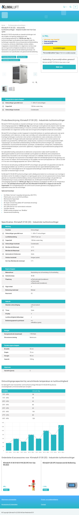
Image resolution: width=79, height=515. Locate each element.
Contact (43, 504)
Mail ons (59, 67)
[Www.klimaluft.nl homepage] (12, 6)
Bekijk (6, 490)
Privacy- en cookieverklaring (49, 499)
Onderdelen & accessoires (10, 60)
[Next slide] (35, 74)
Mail (57, 53)
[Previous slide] (4, 74)
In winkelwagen (59, 48)
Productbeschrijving (8, 57)
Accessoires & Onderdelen (10, 504)
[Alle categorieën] (75, 7)
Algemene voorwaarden (9, 499)
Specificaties (22, 57)
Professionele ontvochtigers (16, 25)
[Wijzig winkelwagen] (65, 6)
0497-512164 (71, 53)
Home (3, 25)
